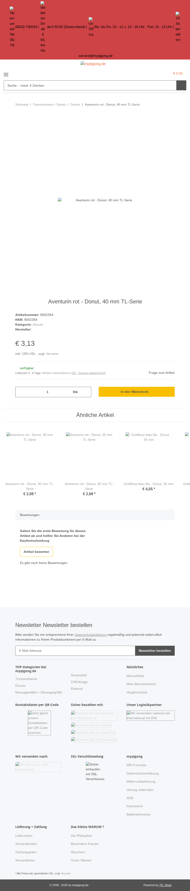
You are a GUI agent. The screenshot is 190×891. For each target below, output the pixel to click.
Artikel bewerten (36, 552)
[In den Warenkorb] (19, 117)
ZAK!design (79, 682)
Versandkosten (26, 844)
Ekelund (77, 688)
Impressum (135, 806)
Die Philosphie (81, 835)
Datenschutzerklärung (91, 634)
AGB (130, 798)
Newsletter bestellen (155, 650)
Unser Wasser (81, 860)
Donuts (38, 324)
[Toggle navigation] (6, 73)
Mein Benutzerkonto (141, 684)
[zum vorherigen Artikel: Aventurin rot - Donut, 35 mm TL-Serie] (160, 105)
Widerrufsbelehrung (141, 781)
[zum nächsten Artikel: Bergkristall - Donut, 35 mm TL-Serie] (170, 105)
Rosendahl (79, 675)
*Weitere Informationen (55, 373)
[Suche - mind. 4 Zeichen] (181, 85)
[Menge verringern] (20, 392)
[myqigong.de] (93, 64)
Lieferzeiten (23, 835)
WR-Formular (136, 765)
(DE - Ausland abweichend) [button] (88, 373)
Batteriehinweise (139, 814)
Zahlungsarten (26, 852)
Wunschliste (135, 676)
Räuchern (78, 852)
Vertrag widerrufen (140, 790)
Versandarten (25, 860)
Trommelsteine (26, 679)
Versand (52, 354)
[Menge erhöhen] (86, 392)
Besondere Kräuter (85, 844)
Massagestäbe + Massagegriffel (38, 692)
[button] (157, 73)
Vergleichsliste (137, 692)
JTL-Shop (165, 885)
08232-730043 (26, 27)
